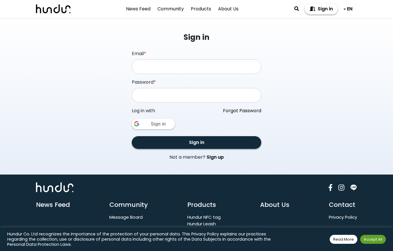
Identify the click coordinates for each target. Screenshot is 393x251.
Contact (342, 204)
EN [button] (349, 8)
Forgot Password (242, 110)
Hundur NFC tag (204, 217)
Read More (343, 239)
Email (139, 53)
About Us (228, 8)
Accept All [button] (373, 239)
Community (170, 8)
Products (201, 8)
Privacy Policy (343, 217)
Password (144, 82)
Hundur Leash (201, 224)
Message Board (126, 217)
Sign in (324, 8)
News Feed (138, 8)
